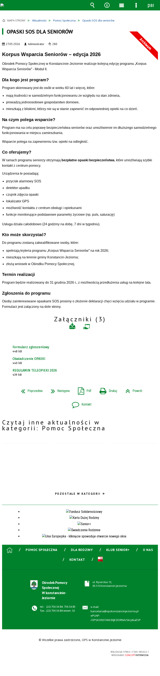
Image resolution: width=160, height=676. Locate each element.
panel (151, 5)
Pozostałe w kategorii (78, 494)
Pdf (83, 389)
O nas (148, 550)
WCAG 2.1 (90, 652)
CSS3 (77, 652)
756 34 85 (69, 606)
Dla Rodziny (82, 550)
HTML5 (70, 652)
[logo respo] (18, 8)
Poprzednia (30, 389)
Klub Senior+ (118, 550)
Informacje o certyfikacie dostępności (27, 652)
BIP (100, 559)
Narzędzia (107, 5)
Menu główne (121, 5)
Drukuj (106, 389)
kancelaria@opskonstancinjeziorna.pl (115, 611)
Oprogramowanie (86, 328)
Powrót (132, 389)
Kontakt (80, 403)
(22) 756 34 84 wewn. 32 (60, 610)
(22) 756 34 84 (54, 606)
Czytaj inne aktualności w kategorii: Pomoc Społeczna (54, 425)
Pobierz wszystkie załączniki (72, 327)
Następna (59, 389)
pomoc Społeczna (42, 550)
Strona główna (9, 550)
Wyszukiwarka (92, 5)
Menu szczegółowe (136, 5)
